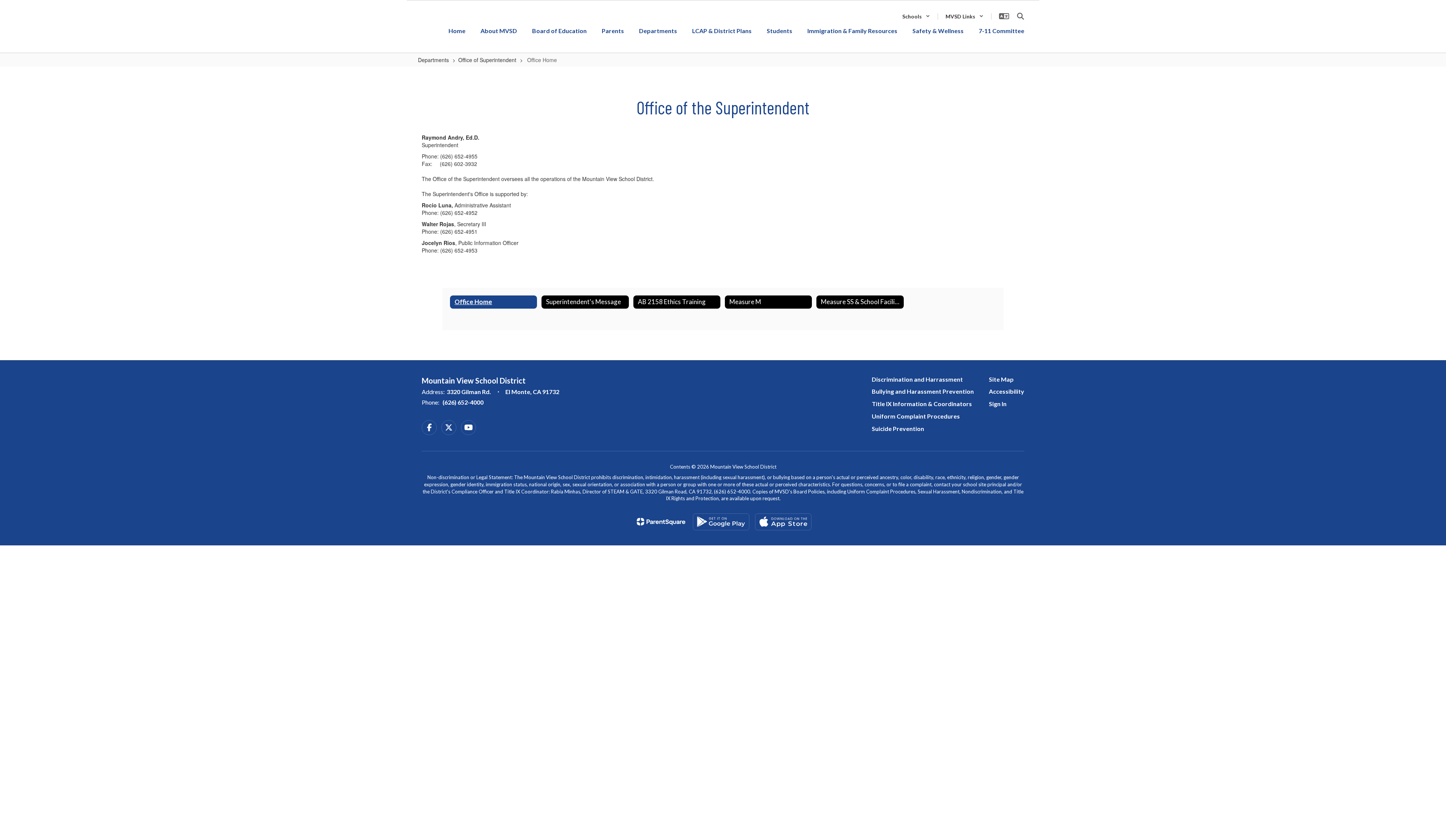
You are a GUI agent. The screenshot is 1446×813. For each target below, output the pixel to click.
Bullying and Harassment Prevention (923, 391)
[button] (916, 16)
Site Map (1001, 379)
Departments (433, 60)
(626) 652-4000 (463, 402)
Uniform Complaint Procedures (916, 416)
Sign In (998, 403)
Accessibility (1006, 391)
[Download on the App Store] (783, 521)
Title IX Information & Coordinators (922, 403)
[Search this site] (1020, 16)
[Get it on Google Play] (721, 521)
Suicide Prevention (898, 428)
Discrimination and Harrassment (917, 379)
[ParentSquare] (661, 521)
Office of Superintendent (487, 60)
